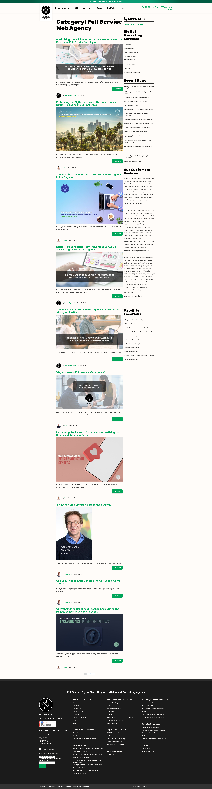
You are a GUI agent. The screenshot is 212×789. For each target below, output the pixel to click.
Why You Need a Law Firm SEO (132, 161)
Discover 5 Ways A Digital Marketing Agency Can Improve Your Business (139, 156)
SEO (76, 8)
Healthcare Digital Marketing (116, 739)
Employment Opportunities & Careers (84, 739)
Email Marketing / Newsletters (132, 72)
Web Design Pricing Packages (151, 733)
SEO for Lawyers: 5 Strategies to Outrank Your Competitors (136, 114)
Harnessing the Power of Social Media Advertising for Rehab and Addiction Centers (87, 434)
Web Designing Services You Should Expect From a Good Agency (139, 87)
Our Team (76, 706)
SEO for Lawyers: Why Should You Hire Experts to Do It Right (138, 92)
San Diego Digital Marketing (131, 359)
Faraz (65, 168)
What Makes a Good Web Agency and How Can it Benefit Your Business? (138, 147)
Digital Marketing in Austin (131, 347)
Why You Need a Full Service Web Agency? (80, 372)
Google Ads (110, 711)
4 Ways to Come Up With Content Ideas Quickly (84, 504)
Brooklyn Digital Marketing (131, 340)
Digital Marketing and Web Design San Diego (135, 328)
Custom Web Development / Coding (153, 717)
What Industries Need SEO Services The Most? (136, 101)
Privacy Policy (146, 748)
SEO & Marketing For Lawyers (116, 733)
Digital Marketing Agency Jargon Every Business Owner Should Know (138, 135)
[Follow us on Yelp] (48, 718)
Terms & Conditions (148, 751)
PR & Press (76, 714)
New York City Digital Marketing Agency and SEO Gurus (138, 355)
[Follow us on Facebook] (40, 718)
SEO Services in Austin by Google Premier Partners (137, 332)
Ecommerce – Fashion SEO (115, 744)
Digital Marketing (62, 8)
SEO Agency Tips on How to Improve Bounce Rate (137, 97)
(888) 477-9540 (154, 6)
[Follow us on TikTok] (56, 718)
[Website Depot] (46, 704)
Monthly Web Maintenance (150, 736)
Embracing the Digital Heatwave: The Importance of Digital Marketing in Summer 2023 (87, 103)
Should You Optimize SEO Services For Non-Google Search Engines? (137, 141)
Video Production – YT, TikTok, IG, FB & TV (120, 717)
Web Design (86, 8)
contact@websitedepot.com (47, 735)
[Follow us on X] (43, 718)
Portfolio (111, 8)
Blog (74, 723)
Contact (121, 8)
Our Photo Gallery (78, 708)
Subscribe (42, 766)
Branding (126, 68)
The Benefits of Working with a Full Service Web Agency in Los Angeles (88, 176)
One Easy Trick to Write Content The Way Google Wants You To (88, 582)
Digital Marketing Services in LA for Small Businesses (138, 119)
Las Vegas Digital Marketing (131, 351)
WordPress (145, 711)
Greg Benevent (68, 574)
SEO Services (127, 44)
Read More (117, 89)
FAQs (74, 720)
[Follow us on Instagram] (46, 718)
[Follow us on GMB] (51, 718)
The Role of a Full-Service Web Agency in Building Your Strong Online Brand (88, 311)
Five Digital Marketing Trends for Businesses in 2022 (138, 109)
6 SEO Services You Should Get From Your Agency (137, 127)
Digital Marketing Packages (150, 727)
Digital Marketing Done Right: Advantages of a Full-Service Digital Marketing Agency (86, 248)
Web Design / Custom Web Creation (153, 708)
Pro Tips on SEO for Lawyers (131, 105)
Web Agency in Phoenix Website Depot (134, 320)
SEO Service (135, 786)
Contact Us (110, 754)
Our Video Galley (78, 711)
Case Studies (77, 736)
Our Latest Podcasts (79, 717)
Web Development (129, 59)
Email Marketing (112, 723)
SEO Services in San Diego (131, 336)
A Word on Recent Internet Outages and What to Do (137, 152)
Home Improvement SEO (114, 741)
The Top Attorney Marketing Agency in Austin (136, 344)
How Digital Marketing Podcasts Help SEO (135, 131)
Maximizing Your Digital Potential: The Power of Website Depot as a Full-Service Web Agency (89, 41)
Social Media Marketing (130, 64)
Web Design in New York (130, 324)
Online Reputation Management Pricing (154, 739)
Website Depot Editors (70, 95)
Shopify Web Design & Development (153, 714)
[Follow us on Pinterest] (61, 718)
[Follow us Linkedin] (59, 718)
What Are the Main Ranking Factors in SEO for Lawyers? (138, 123)
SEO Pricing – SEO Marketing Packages (154, 730)
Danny (66, 425)
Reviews (100, 8)
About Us (76, 703)
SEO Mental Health (113, 736)
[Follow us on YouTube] (54, 718)
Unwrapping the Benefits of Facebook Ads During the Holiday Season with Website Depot (87, 610)
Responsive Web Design (130, 56)
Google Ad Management (130, 52)
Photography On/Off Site (115, 720)
